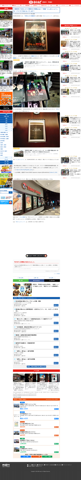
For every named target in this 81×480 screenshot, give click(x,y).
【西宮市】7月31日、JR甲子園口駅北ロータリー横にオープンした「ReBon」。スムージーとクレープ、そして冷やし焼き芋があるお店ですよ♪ (75, 56)
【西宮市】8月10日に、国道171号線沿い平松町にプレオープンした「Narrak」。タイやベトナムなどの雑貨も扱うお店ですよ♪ (75, 80)
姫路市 (1, 155)
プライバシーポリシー (67, 464)
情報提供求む (40, 464)
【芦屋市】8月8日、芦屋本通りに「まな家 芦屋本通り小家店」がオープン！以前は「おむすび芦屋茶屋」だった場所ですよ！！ (75, 132)
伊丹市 (1, 142)
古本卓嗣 (19, 397)
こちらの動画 (22, 217)
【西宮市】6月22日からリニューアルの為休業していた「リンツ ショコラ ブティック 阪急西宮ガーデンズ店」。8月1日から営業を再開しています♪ (75, 120)
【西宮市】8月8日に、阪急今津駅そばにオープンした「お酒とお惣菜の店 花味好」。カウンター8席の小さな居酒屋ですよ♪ (75, 68)
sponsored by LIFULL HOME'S (52, 399)
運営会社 (34, 464)
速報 (70, 5)
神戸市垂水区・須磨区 (4, 138)
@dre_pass (29, 169)
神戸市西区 (2, 140)
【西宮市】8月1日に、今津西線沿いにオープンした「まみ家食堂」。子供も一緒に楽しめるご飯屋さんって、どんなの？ (75, 161)
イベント (63, 5)
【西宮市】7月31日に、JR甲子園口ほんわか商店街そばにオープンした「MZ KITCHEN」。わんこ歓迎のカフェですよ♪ (75, 173)
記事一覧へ (36, 277)
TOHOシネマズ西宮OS (30, 15)
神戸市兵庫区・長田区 (4, 136)
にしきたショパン (32, 71)
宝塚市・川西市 (3, 144)
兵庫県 (33, 13)
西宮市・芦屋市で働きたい (20, 298)
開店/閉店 (27, 5)
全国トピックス (5, 5)
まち (51, 5)
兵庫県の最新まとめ (4, 132)
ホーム (29, 464)
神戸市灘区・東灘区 (4, 134)
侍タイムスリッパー (47, 15)
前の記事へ (21, 277)
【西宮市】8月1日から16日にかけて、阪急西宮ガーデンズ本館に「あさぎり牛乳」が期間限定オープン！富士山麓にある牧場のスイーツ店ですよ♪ (75, 44)
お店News (35, 5)
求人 (21, 5)
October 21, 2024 (53, 172)
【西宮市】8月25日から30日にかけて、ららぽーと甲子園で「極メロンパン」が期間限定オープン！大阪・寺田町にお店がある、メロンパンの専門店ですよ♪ (6, 24)
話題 (57, 5)
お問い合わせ (58, 464)
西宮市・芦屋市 (47, 2)
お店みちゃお (44, 5)
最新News (14, 5)
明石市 (1, 153)
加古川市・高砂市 (3, 151)
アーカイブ (77, 5)
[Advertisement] (71, 16)
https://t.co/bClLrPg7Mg (21, 169)
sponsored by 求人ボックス (31, 298)
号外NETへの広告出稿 (49, 464)
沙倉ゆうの (33, 56)
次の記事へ (51, 277)
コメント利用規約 (57, 273)
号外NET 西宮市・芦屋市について (35, 466)
